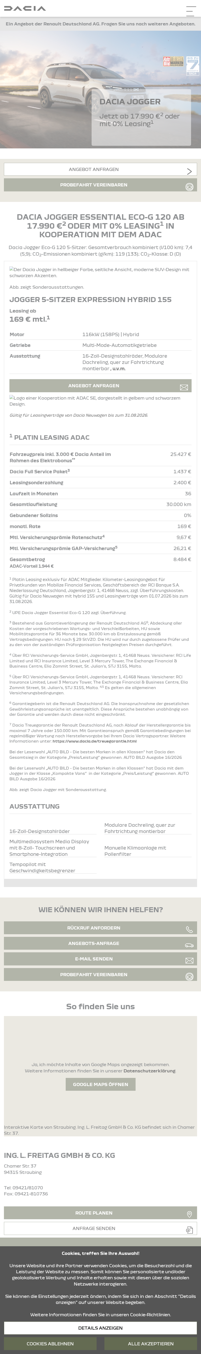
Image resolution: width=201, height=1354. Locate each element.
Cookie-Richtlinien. (150, 1314)
